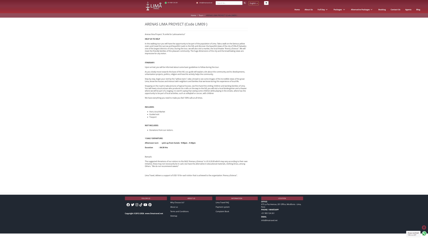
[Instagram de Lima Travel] (137, 205)
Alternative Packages (360, 9)
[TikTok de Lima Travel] (141, 205)
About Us (309, 9)
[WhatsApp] (424, 234)
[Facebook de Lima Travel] (129, 205)
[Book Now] (266, 3)
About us (174, 207)
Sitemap (173, 216)
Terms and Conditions (179, 211)
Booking (382, 9)
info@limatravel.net (205, 3)
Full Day (321, 9)
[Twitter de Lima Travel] (133, 205)
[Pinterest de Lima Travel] (150, 205)
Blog (418, 9)
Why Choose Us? (177, 202)
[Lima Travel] (154, 6)
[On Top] (408, 228)
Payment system (223, 207)
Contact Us (395, 9)
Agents (408, 9)
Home (297, 9)
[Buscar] (244, 3)
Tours (201, 15)
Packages (338, 9)
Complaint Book (222, 211)
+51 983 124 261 (172, 3)
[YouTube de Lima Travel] (145, 205)
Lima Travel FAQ (222, 202)
